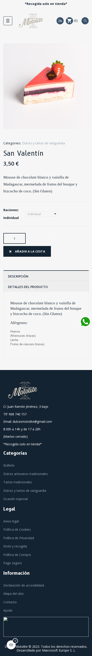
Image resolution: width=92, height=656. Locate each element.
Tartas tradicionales (17, 482)
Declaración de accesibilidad (23, 585)
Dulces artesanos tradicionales (25, 474)
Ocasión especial (15, 499)
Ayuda (7, 610)
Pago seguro (12, 563)
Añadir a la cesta (27, 251)
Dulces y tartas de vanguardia (43, 143)
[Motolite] (23, 390)
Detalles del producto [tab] (28, 287)
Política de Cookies (17, 529)
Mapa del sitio (13, 593)
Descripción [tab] (18, 276)
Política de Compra (17, 555)
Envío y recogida (15, 546)
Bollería (8, 465)
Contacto (10, 602)
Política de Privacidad (18, 538)
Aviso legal (11, 521)
